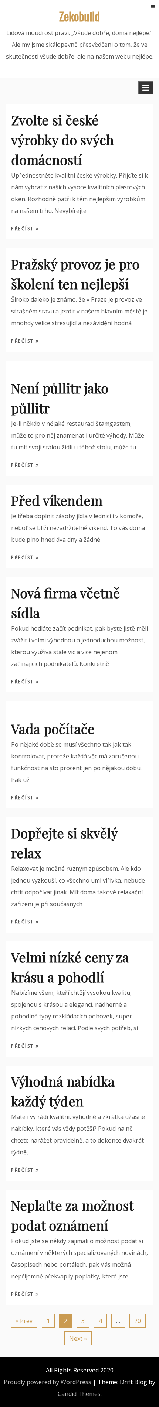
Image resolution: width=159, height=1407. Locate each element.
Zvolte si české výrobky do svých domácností (62, 139)
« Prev (24, 1321)
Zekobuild (79, 16)
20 (137, 1321)
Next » (78, 1338)
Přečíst (23, 228)
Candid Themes (79, 1394)
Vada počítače (53, 728)
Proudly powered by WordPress (47, 1382)
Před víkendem (56, 500)
